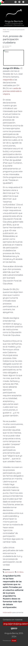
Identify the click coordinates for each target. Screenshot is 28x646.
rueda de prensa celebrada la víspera (12, 91)
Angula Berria (13, 21)
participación (10, 572)
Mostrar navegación (2, 2)
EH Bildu (20, 572)
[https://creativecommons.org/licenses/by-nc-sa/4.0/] (14, 628)
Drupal (14, 640)
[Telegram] (23, 1)
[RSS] (15, 1)
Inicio (4, 29)
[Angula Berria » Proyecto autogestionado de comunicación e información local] (14, 14)
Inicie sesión (7, 612)
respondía (7, 79)
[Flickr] (19, 1)
